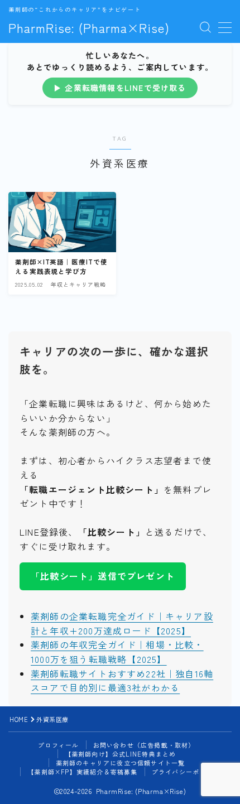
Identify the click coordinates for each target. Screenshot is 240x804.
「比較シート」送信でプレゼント (103, 575)
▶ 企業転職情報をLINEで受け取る (120, 87)
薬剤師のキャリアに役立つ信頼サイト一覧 (120, 762)
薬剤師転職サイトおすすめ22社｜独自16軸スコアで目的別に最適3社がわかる (122, 681)
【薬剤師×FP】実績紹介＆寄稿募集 (82, 771)
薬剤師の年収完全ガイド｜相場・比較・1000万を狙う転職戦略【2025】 (117, 652)
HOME (18, 719)
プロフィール (58, 744)
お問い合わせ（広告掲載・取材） (144, 744)
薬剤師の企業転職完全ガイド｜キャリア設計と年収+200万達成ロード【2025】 (122, 623)
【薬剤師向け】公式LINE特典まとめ (120, 753)
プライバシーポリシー (186, 771)
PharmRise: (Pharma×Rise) (89, 27)
